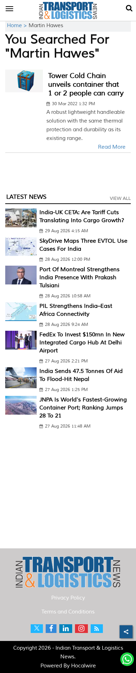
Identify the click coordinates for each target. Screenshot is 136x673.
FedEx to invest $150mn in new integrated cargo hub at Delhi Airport (81, 342)
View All (120, 198)
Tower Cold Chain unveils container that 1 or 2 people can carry (85, 84)
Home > (18, 25)
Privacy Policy (68, 598)
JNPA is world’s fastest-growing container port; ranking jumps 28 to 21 (83, 407)
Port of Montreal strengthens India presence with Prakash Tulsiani (79, 277)
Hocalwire (83, 666)
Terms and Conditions (68, 612)
